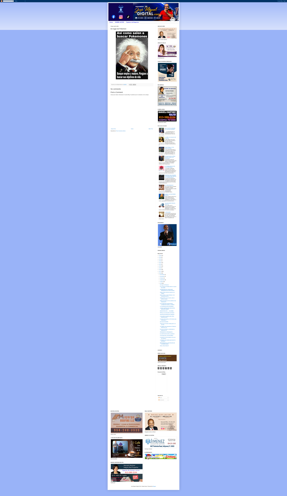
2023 (160, 260)
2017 (160, 271)
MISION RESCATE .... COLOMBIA (167, 311)
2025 (160, 257)
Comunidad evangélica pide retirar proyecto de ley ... (167, 317)
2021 (160, 264)
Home (111, 22)
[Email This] (129, 84)
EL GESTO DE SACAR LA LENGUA (167, 333)
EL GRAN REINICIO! (169, 185)
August (161, 281)
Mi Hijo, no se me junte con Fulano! (167, 312)
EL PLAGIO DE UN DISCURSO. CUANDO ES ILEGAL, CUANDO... (167, 304)
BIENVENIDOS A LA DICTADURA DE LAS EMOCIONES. (167, 343)
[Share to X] (132, 84)
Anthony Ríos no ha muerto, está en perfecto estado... (167, 298)
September (162, 279)
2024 (160, 259)
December (162, 274)
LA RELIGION (167, 212)
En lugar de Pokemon (164, 284)
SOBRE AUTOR (119, 22)
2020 (160, 266)
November (162, 276)
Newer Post (113, 128)
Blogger (154, 486)
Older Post (151, 128)
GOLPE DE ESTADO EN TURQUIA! (167, 314)
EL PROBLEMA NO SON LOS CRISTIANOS (170, 167)
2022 (160, 262)
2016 (160, 273)
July (161, 283)
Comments (161, 400)
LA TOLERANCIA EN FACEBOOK (166, 306)
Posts (160, 397)
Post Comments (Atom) (120, 130)
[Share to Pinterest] (135, 84)
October (162, 278)
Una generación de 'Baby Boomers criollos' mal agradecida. (170, 157)
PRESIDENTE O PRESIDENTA (166, 332)
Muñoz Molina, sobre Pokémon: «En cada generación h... (167, 296)
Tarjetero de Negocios (132, 22)
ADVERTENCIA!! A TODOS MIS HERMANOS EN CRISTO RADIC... (167, 290)
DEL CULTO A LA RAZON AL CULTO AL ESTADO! (170, 129)
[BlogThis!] (131, 84)
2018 (160, 269)
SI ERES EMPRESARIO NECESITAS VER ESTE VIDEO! (167, 309)
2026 (160, 255)
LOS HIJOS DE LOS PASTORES (166, 335)
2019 (160, 267)
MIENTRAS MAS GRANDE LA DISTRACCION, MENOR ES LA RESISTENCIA (170, 176)
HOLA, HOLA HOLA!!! (164, 345)
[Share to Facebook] (134, 84)
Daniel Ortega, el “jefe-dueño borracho (169, 148)
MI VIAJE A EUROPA (164, 321)
